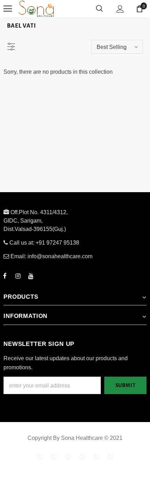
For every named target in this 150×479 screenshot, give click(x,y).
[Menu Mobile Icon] (7, 9)
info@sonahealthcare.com (60, 256)
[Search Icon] (99, 8)
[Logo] (62, 9)
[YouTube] (30, 275)
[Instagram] (18, 275)
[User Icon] (120, 9)
